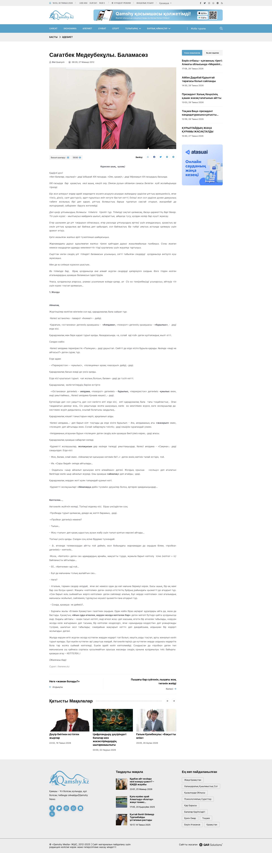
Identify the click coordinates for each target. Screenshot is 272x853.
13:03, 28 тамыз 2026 (193, 102)
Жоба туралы (198, 28)
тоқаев (206, 818)
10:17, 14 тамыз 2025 (140, 825)
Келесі (169, 688)
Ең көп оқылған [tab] (212, 53)
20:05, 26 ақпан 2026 (147, 743)
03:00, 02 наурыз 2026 (104, 750)
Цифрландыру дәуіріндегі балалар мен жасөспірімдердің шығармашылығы (109, 739)
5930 (75, 157)
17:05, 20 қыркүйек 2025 (142, 807)
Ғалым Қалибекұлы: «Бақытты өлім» (156, 736)
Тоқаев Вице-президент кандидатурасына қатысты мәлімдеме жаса (199, 113)
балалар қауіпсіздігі (194, 811)
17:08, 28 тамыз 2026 (192, 68)
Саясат (53, 28)
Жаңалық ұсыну (145, 3)
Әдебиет (67, 37)
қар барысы (190, 805)
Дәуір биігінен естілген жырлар (64, 736)
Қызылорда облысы (194, 792)
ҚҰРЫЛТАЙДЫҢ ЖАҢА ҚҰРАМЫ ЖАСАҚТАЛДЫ (197, 129)
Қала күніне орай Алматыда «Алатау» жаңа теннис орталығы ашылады (141, 799)
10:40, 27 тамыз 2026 (192, 136)
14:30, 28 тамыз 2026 (193, 85)
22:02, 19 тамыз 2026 (60, 743)
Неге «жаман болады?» (64, 681)
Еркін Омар (190, 818)
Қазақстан (212, 824)
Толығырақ (131, 28)
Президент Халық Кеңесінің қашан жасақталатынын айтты (201, 96)
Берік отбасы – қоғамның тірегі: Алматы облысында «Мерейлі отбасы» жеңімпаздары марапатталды (202, 62)
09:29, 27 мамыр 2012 (82, 62)
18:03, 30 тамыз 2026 (63, 3)
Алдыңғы (57, 687)
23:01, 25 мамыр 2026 (141, 789)
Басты (53, 37)
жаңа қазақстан (192, 780)
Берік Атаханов (192, 824)
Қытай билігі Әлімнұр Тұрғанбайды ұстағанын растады (142, 817)
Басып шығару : (59, 157)
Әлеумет (87, 28)
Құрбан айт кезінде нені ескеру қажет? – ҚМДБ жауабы (142, 781)
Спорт (115, 28)
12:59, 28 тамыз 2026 (193, 119)
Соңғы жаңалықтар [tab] (192, 53)
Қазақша (164, 3)
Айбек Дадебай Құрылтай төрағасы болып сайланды (199, 79)
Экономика (69, 28)
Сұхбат (102, 28)
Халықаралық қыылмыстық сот (201, 786)
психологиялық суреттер (197, 799)
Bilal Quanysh (58, 62)
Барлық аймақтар (157, 28)
